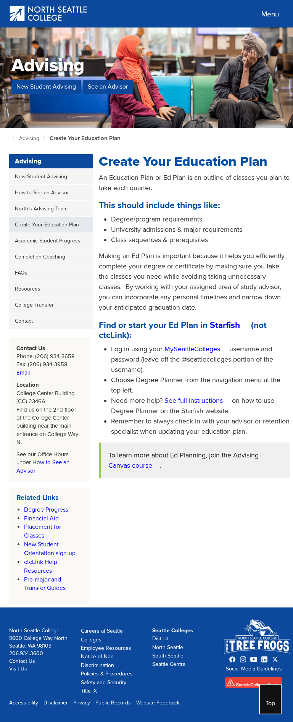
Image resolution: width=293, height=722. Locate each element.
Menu (270, 14)
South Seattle (168, 656)
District (160, 638)
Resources (27, 289)
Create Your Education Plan (85, 138)
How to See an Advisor (42, 192)
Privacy (81, 702)
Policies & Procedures (107, 673)
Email (23, 372)
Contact (24, 321)
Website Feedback (158, 702)
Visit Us (18, 668)
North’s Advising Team (41, 208)
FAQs (21, 273)
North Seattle (167, 647)
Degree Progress (46, 510)
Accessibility (23, 702)
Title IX (89, 691)
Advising (29, 138)
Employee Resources (106, 648)
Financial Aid (41, 518)
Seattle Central (169, 664)
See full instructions (193, 400)
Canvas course (130, 465)
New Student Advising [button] (46, 86)
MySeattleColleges (193, 349)
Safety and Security (103, 682)
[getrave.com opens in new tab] (253, 684)
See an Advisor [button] (108, 86)
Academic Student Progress (47, 240)
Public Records (113, 702)
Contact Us (22, 661)
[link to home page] (48, 14)
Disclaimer (55, 702)
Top (270, 703)
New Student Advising (41, 176)
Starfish (225, 325)
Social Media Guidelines (254, 668)
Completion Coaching (40, 257)
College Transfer (34, 305)
